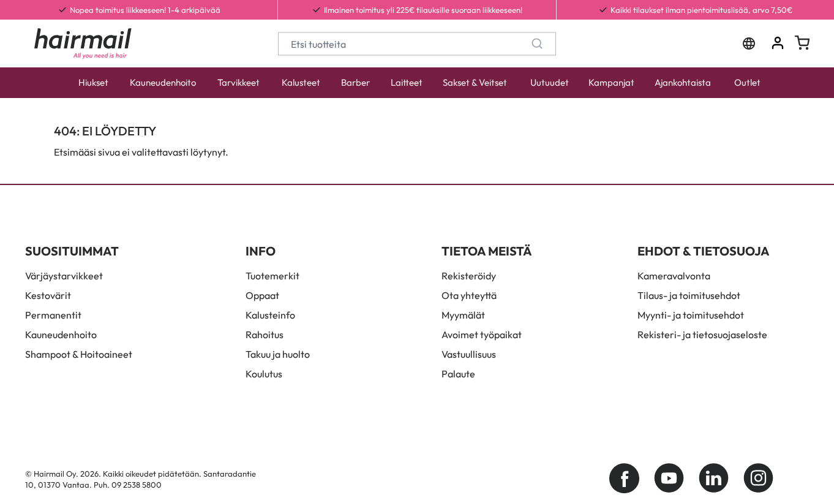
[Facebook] (624, 478)
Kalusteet (301, 82)
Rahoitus (265, 334)
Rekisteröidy (468, 276)
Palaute (458, 374)
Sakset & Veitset (475, 82)
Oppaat (262, 295)
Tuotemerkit (272, 276)
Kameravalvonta (673, 276)
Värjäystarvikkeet (64, 276)
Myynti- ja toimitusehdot (690, 315)
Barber (355, 82)
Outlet (747, 82)
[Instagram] (758, 478)
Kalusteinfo (270, 315)
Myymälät (463, 315)
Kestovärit (48, 295)
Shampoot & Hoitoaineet (78, 354)
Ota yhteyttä (469, 295)
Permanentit (53, 315)
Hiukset (93, 82)
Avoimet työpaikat (481, 334)
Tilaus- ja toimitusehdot (688, 295)
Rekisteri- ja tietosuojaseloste (702, 334)
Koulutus (264, 374)
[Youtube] (669, 478)
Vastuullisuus (468, 354)
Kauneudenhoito (163, 82)
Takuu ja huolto (278, 354)
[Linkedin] (714, 478)
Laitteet (407, 82)
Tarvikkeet (238, 82)
